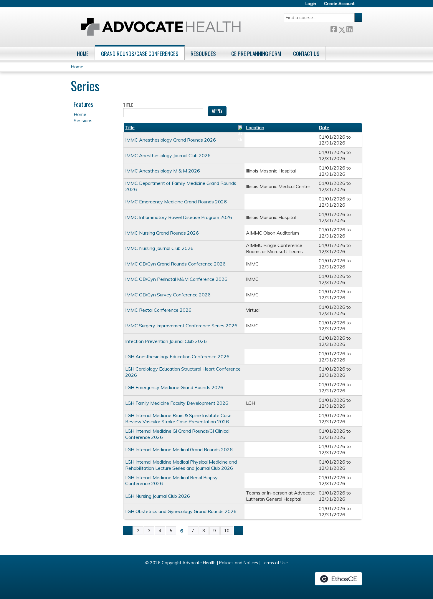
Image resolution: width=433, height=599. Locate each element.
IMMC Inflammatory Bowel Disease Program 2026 (178, 217)
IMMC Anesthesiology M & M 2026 (162, 171)
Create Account (339, 3)
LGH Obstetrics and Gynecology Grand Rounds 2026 (181, 511)
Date (324, 127)
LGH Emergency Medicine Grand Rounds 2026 (174, 387)
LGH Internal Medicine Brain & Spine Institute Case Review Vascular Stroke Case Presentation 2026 (178, 418)
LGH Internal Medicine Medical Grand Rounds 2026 (179, 449)
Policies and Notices (238, 562)
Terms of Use (275, 562)
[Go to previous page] (128, 530)
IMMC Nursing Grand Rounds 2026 (162, 233)
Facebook (333, 28)
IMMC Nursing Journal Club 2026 (159, 248)
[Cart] (360, 5)
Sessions (83, 120)
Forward (357, 28)
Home (83, 53)
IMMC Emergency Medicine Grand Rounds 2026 (176, 202)
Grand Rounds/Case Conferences (140, 53)
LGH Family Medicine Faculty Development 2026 (176, 403)
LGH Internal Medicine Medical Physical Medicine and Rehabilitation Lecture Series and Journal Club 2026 (181, 465)
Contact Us (306, 53)
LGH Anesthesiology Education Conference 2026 (177, 356)
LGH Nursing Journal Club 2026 (157, 496)
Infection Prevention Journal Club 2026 (166, 341)
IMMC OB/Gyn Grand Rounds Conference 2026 (175, 264)
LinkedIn (349, 28)
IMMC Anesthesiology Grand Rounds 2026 (170, 140)
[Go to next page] (238, 530)
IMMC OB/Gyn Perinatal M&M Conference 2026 (176, 279)
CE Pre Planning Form (256, 53)
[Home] (161, 26)
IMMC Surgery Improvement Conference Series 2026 (181, 325)
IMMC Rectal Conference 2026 (158, 310)
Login (310, 3)
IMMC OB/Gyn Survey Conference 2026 (168, 295)
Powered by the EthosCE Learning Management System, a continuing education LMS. (338, 579)
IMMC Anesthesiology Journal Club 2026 (168, 155)
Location (255, 127)
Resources (203, 53)
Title (128, 105)
